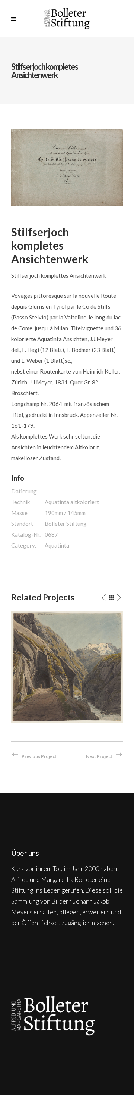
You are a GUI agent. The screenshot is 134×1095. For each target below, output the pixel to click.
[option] (67, 666)
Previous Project (39, 756)
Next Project (99, 756)
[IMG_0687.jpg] (67, 166)
